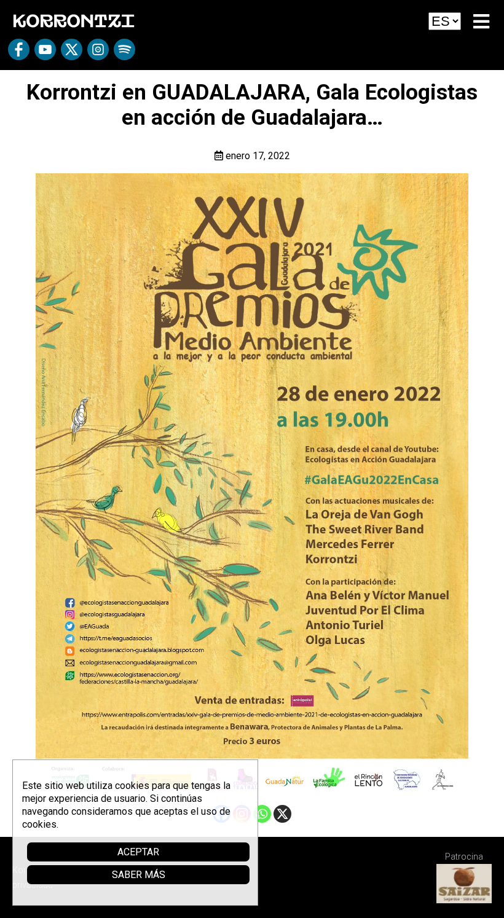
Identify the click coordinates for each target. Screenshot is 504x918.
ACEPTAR (138, 852)
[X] (282, 814)
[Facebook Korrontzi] (19, 54)
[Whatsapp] (262, 814)
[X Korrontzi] (71, 54)
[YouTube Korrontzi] (45, 54)
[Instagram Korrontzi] (98, 54)
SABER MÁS (138, 875)
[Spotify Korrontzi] (124, 54)
